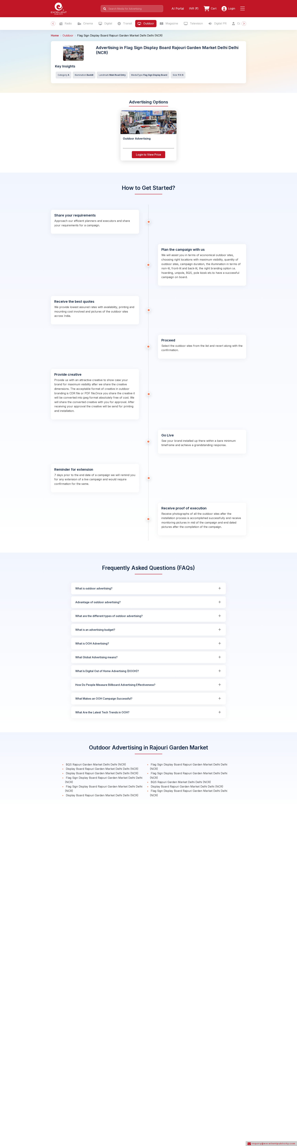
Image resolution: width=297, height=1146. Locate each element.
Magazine (171, 23)
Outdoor (148, 23)
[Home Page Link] (59, 8)
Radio (68, 23)
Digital (107, 23)
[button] (243, 8)
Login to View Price (148, 154)
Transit (127, 23)
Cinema (87, 23)
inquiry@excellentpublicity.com (273, 1143)
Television (196, 23)
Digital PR (220, 23)
